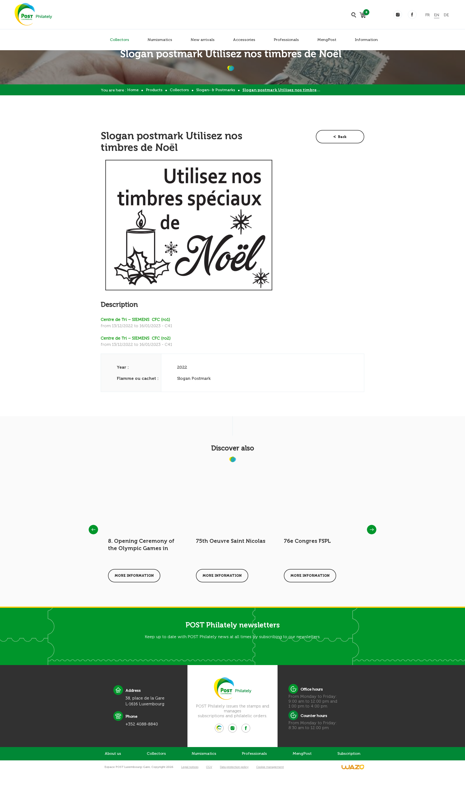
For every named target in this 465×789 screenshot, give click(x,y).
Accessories (244, 39)
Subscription (348, 753)
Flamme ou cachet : (138, 378)
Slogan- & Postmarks (215, 90)
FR (427, 15)
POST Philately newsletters (233, 625)
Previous (93, 529)
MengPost (326, 39)
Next (371, 529)
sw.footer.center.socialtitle (219, 728)
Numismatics (159, 39)
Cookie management (270, 767)
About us (113, 753)
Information (366, 39)
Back (342, 137)
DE (446, 15)
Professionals (286, 39)
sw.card (365, 13)
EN (436, 15)
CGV (209, 767)
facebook (412, 14)
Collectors (119, 39)
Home (133, 90)
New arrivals (203, 39)
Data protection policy (234, 767)
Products (154, 90)
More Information (134, 576)
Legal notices (189, 767)
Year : (123, 367)
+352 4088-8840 (141, 724)
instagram (397, 14)
